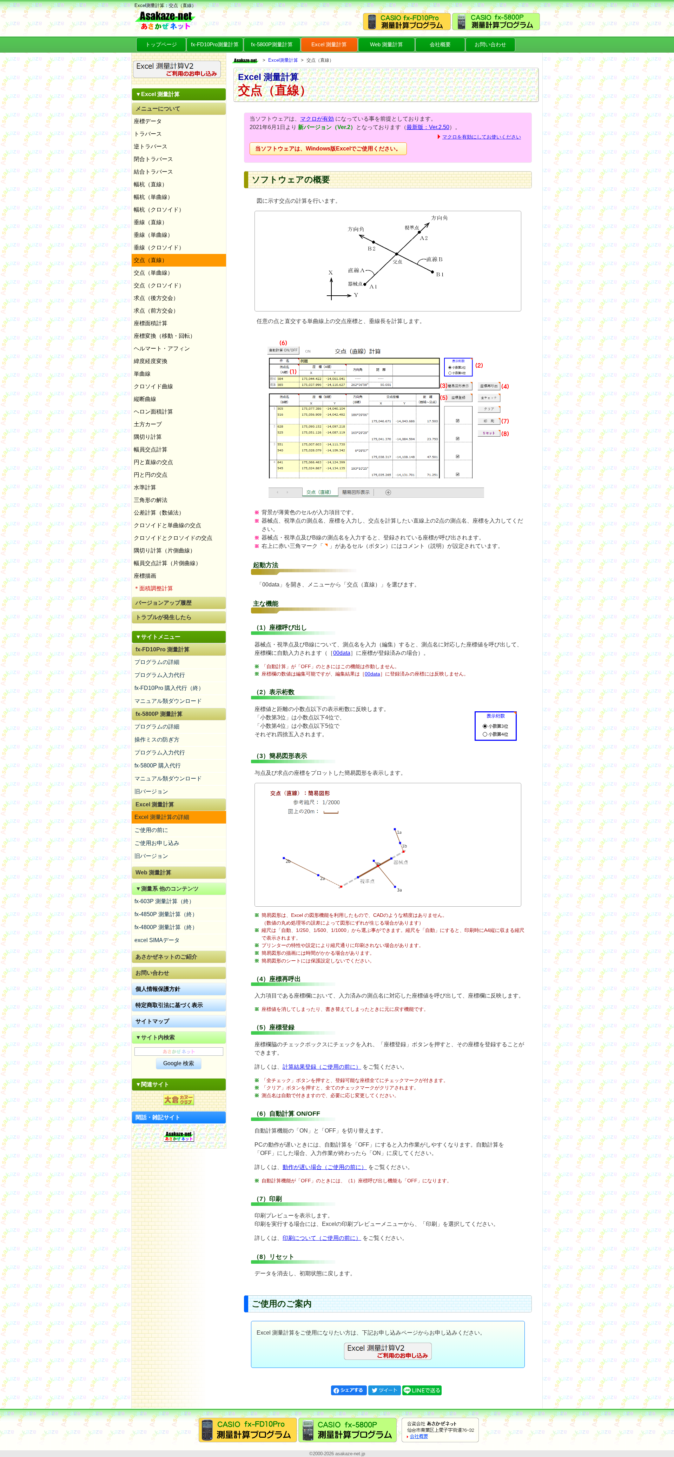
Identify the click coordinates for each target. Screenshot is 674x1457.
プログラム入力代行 (159, 675)
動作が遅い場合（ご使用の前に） (325, 1167)
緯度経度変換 (150, 361)
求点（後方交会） (156, 298)
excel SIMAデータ (157, 940)
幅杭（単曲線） (153, 197)
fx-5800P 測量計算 (159, 714)
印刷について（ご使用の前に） (322, 1238)
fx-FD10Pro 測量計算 (163, 649)
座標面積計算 (150, 323)
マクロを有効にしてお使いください (481, 137)
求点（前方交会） (156, 311)
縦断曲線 (145, 399)
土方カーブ (148, 424)
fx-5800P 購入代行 (157, 765)
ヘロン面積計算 (153, 412)
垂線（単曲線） (153, 235)
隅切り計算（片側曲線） (165, 550)
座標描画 (145, 576)
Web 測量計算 (386, 44)
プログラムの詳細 (156, 662)
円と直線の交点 (153, 462)
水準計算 (145, 487)
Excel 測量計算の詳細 (161, 817)
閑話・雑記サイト (158, 1117)
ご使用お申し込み (156, 843)
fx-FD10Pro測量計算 (215, 44)
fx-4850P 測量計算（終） (166, 914)
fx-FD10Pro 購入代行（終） (169, 688)
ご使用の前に (151, 830)
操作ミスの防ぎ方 (156, 740)
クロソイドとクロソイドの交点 (173, 538)
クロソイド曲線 (153, 386)
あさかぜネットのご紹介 (166, 957)
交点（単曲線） (153, 273)
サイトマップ (152, 1021)
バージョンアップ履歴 (164, 603)
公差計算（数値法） (159, 513)
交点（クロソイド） (159, 285)
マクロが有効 (317, 119)
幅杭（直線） (150, 184)
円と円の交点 (150, 475)
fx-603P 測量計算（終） (164, 901)
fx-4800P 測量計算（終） (166, 927)
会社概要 (440, 44)
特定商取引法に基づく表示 (169, 1005)
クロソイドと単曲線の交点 (167, 525)
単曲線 (142, 374)
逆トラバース (150, 146)
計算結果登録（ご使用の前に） (322, 1067)
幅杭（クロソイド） (159, 210)
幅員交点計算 (150, 449)
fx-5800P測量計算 (272, 44)
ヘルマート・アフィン (162, 348)
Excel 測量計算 (329, 44)
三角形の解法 (150, 500)
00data (341, 653)
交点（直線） (150, 260)
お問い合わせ (490, 44)
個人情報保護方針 (158, 989)
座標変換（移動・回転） (165, 336)
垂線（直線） (150, 222)
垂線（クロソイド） (159, 247)
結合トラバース (153, 172)
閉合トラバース (153, 159)
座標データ (148, 121)
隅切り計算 (148, 437)
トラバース (148, 134)
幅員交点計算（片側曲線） (167, 563)
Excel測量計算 (283, 60)
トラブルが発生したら (164, 617)
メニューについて (158, 109)
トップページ (161, 44)
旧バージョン (151, 791)
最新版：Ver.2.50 (428, 127)
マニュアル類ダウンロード (168, 701)
